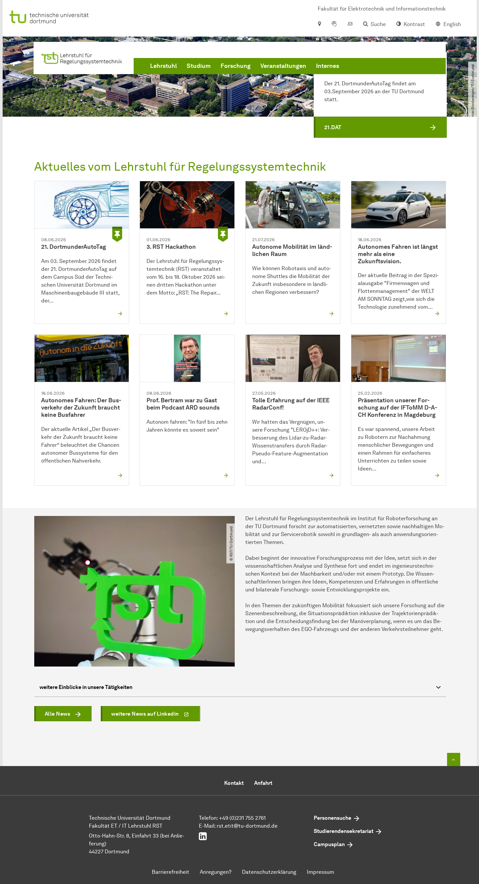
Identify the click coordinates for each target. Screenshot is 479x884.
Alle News (57, 714)
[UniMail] (350, 24)
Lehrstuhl (163, 66)
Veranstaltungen (283, 66)
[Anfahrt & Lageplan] (319, 24)
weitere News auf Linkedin (145, 714)
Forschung (236, 66)
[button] (380, 127)
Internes (327, 66)
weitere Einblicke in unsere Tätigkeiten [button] (86, 687)
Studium (199, 66)
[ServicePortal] (334, 24)
